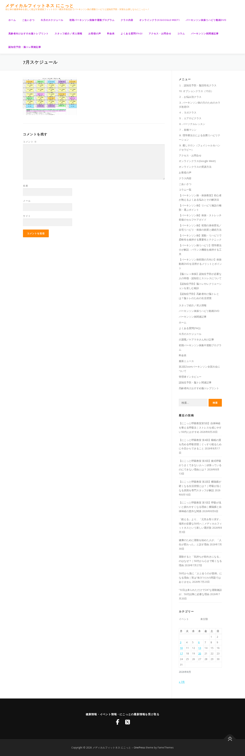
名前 (25, 185)
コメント (30, 141)
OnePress (139, 747)
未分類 (204, 619)
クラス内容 (127, 20)
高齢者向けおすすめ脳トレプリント (28, 33)
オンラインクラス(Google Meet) (159, 20)
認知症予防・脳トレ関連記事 (24, 47)
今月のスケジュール (52, 20)
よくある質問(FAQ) (132, 33)
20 (199, 653)
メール (27, 200)
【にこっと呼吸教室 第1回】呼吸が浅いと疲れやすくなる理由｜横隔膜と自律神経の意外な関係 (200, 507)
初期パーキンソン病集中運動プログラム (92, 20)
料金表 (111, 33)
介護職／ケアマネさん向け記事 (196, 339)
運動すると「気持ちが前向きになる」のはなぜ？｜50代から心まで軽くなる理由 (200, 561)
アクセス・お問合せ (160, 33)
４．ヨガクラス (187, 112)
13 (199, 648)
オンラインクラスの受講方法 (195, 166)
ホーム (12, 20)
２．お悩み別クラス (190, 96)
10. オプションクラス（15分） (196, 91)
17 (181, 653)
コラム (181, 33)
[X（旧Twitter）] (127, 722)
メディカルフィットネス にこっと (39, 5)
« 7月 (182, 682)
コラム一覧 (185, 189)
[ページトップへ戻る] (229, 739)
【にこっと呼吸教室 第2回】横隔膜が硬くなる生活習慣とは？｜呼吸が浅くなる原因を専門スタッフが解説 (200, 486)
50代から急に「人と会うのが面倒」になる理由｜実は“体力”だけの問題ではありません (200, 578)
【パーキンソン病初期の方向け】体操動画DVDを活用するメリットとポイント (200, 264)
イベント (184, 619)
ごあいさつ (28, 20)
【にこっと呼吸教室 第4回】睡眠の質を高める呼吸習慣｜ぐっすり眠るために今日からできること (200, 444)
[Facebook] (117, 722)
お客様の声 (94, 33)
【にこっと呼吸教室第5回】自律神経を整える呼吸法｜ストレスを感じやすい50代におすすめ (200, 427)
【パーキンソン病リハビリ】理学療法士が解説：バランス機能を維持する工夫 (200, 250)
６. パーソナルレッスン (192, 124)
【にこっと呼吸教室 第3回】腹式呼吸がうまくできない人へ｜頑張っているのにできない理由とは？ (200, 465)
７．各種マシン (187, 129)
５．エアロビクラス (190, 118)
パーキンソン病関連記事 (205, 33)
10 (181, 648)
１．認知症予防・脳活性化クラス (197, 85)
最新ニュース (186, 361)
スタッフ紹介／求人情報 (68, 33)
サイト (27, 215)
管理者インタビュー (190, 376)
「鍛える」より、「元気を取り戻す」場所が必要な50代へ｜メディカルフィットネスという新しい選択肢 (200, 523)
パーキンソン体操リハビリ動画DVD (206, 20)
